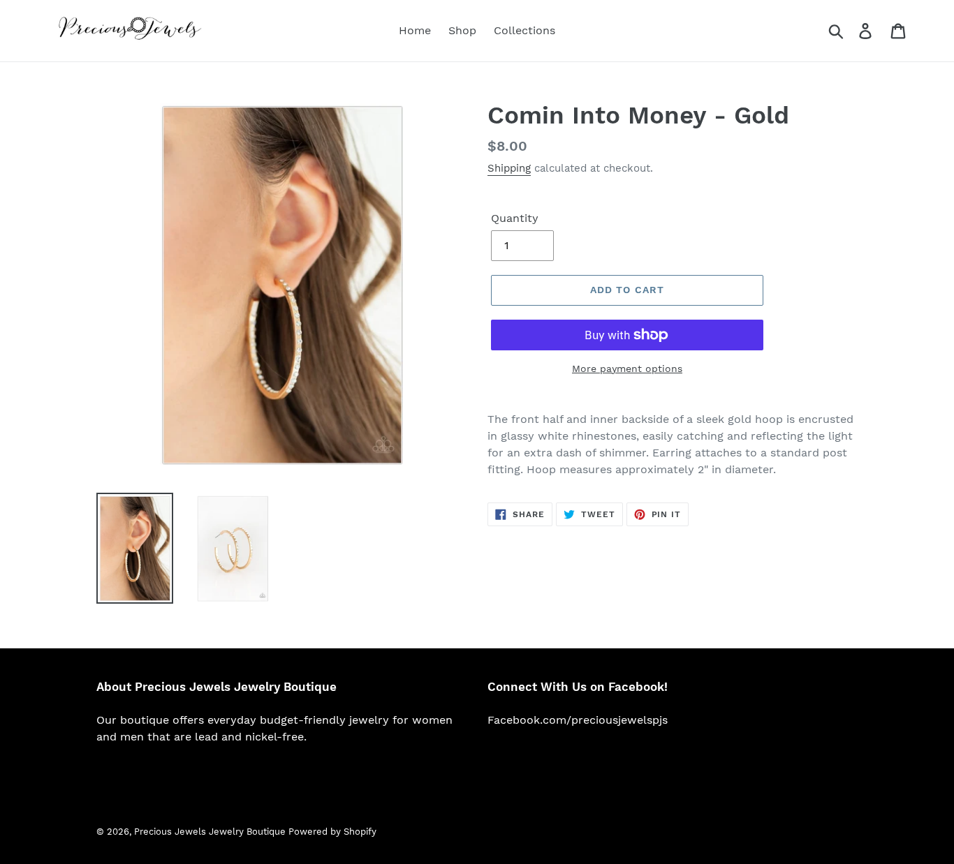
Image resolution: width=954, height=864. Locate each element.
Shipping (509, 168)
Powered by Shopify (332, 831)
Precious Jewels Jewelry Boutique (211, 831)
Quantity (514, 218)
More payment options (627, 368)
